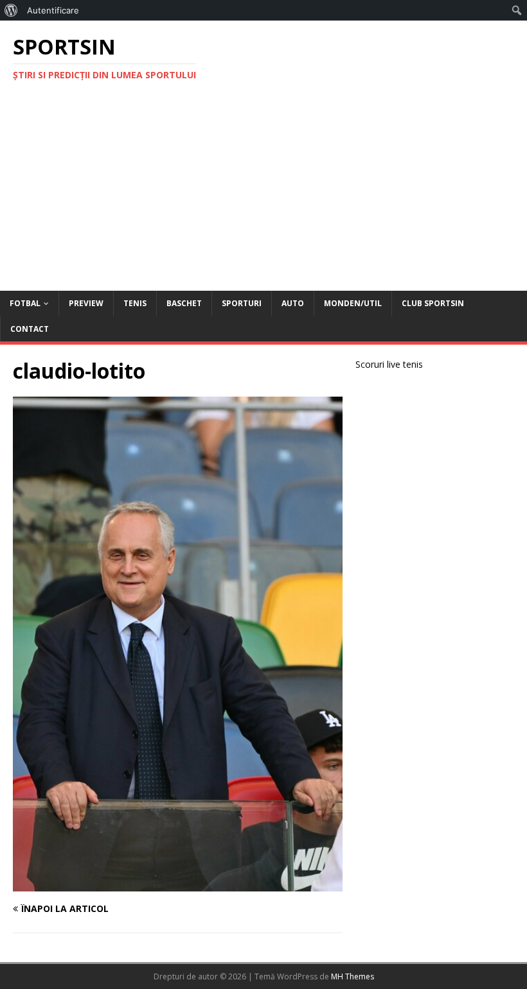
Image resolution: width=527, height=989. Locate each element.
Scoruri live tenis (389, 364)
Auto (292, 303)
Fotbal (25, 303)
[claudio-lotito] (178, 883)
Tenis (135, 303)
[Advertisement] (263, 194)
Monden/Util (353, 303)
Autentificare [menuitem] (53, 10)
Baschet (184, 303)
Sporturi (242, 303)
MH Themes (352, 976)
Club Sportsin (433, 303)
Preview (86, 303)
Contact (29, 328)
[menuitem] (11, 10)
